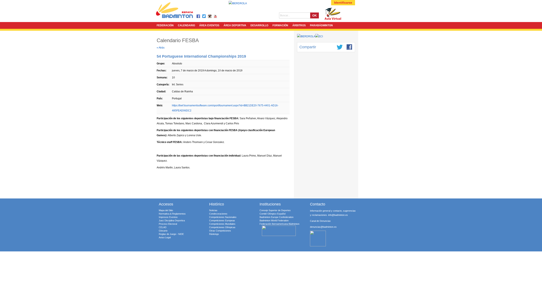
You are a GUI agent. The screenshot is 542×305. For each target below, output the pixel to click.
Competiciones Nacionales (222, 217)
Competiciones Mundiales (222, 224)
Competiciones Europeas (222, 220)
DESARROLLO (259, 25)
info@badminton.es (338, 215)
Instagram (210, 16)
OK (314, 15)
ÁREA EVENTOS (209, 25)
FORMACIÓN (280, 25)
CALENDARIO (186, 25)
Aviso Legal (165, 237)
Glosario (163, 230)
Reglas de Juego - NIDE (171, 234)
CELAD (162, 227)
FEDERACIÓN (165, 25)
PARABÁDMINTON (321, 25)
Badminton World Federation (274, 220)
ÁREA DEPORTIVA (235, 25)
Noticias (213, 210)
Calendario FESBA (178, 40)
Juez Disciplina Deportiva (172, 220)
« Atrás (161, 47)
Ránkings (214, 234)
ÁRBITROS (299, 25)
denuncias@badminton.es (323, 227)
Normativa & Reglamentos (172, 213)
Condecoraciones (218, 213)
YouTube (216, 16)
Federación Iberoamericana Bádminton (279, 224)
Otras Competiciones (220, 230)
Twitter (204, 16)
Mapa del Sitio (166, 210)
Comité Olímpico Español (272, 213)
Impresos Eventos (168, 217)
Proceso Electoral (168, 224)
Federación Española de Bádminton (180, 11)
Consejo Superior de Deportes (275, 210)
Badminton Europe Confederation (276, 217)
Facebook (198, 16)
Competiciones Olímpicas (222, 227)
